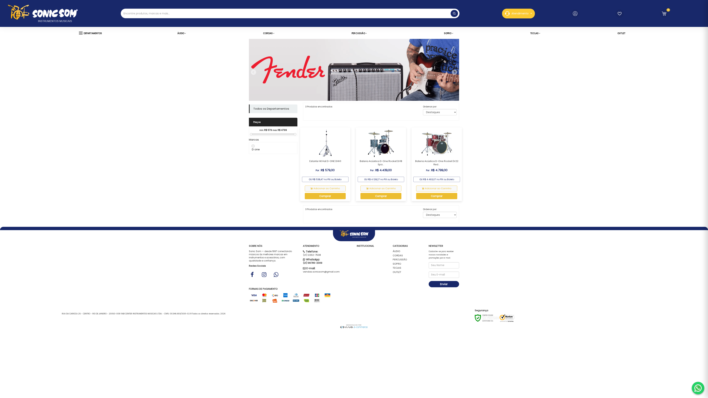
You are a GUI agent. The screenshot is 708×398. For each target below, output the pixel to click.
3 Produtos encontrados (318, 106)
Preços (257, 122)
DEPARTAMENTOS (93, 33)
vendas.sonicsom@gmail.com (321, 271)
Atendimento (520, 13)
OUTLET (397, 272)
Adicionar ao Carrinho (326, 188)
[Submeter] (454, 13)
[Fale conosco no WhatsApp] (698, 388)
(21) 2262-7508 (312, 255)
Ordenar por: (430, 106)
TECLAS (397, 268)
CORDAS (398, 255)
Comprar (325, 196)
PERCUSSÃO (400, 259)
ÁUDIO (396, 251)
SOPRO (397, 264)
